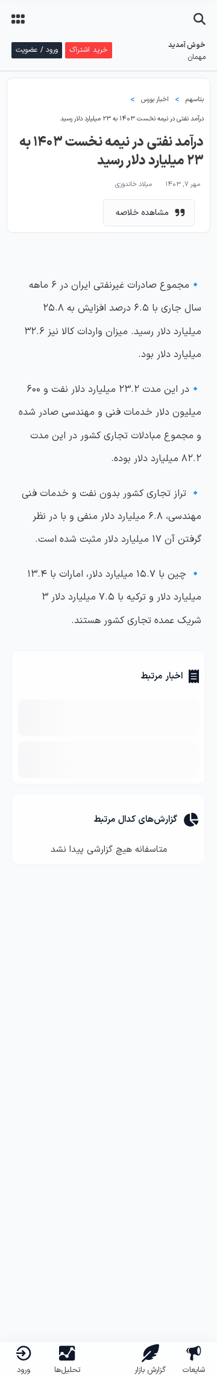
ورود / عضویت (37, 50)
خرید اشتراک (88, 50)
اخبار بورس (155, 100)
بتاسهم (195, 100)
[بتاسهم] (108, 1343)
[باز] (199, 19)
